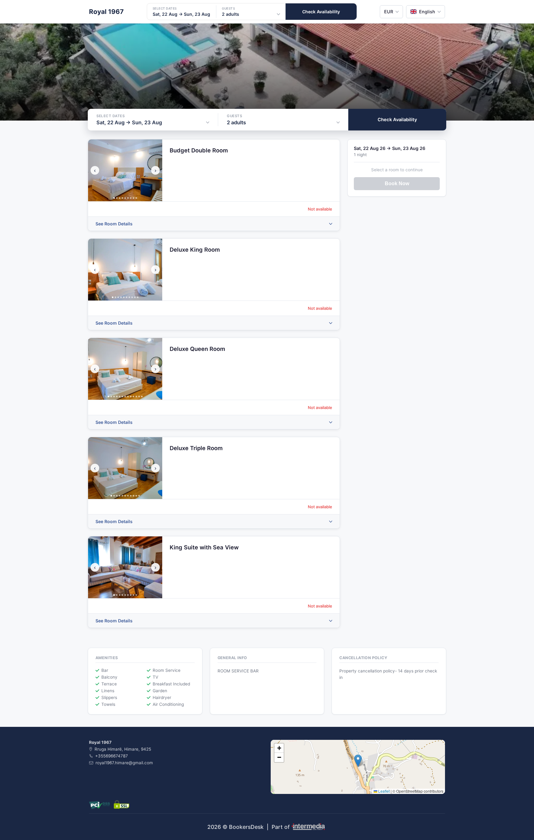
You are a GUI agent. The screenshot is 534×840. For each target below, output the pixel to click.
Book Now (397, 183)
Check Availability (321, 11)
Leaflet (383, 791)
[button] (358, 760)
